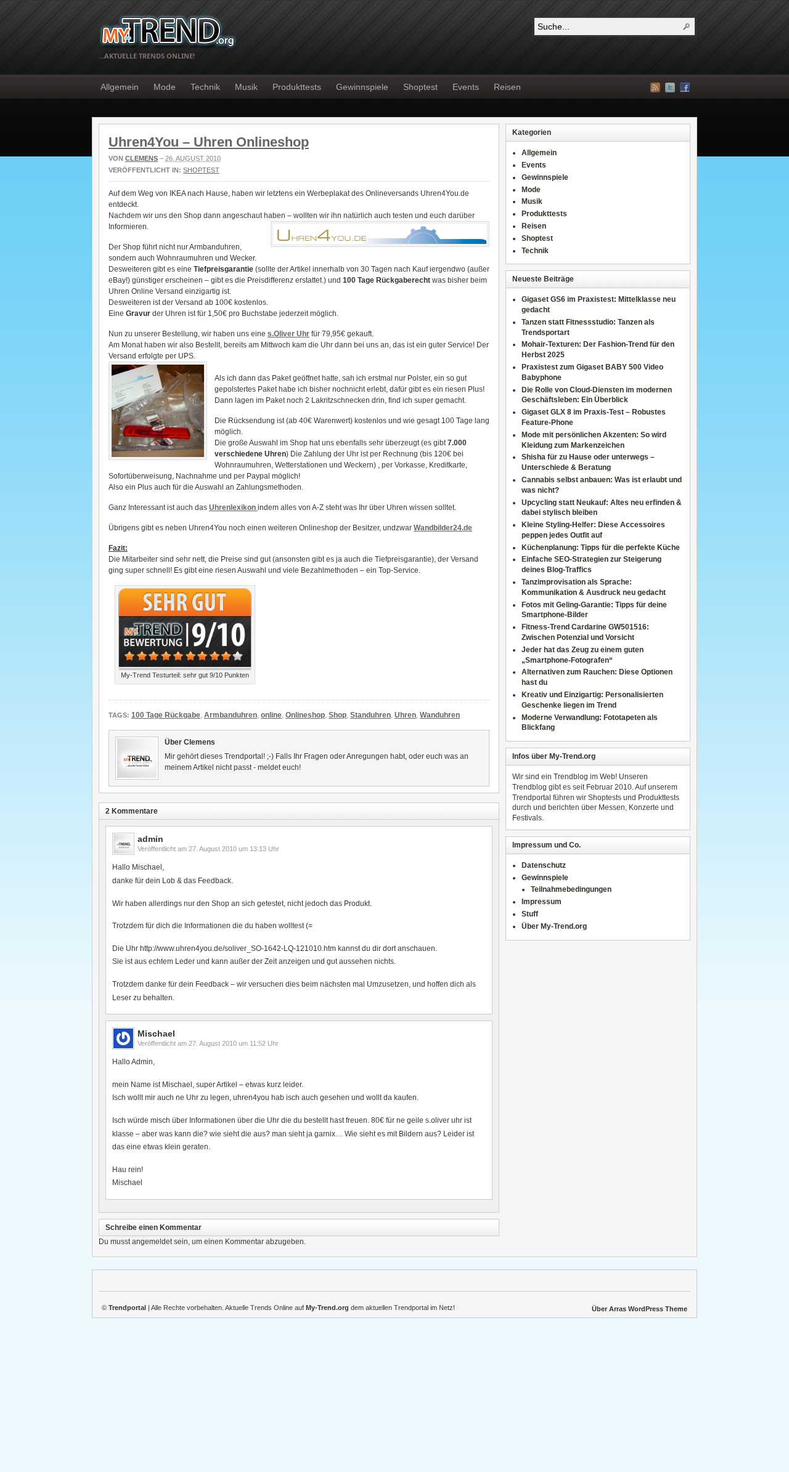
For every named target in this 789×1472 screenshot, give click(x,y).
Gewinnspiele (362, 87)
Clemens (141, 158)
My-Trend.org (168, 31)
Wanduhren (440, 715)
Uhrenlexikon (233, 507)
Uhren (405, 715)
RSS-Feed (655, 87)
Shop (337, 715)
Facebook (685, 87)
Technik (205, 87)
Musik (246, 87)
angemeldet (152, 1241)
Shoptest (420, 87)
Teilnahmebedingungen (571, 889)
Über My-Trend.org (554, 926)
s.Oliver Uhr (288, 334)
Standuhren (370, 715)
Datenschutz (543, 865)
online (271, 715)
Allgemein (119, 87)
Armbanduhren (230, 715)
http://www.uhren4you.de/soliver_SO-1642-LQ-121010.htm (238, 948)
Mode (164, 87)
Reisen (507, 87)
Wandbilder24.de (443, 528)
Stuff (529, 914)
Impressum (541, 901)
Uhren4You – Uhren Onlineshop (208, 142)
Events (465, 87)
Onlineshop (305, 715)
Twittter (670, 87)
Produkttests (296, 87)
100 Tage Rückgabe (165, 715)
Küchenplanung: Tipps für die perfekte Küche (600, 547)
